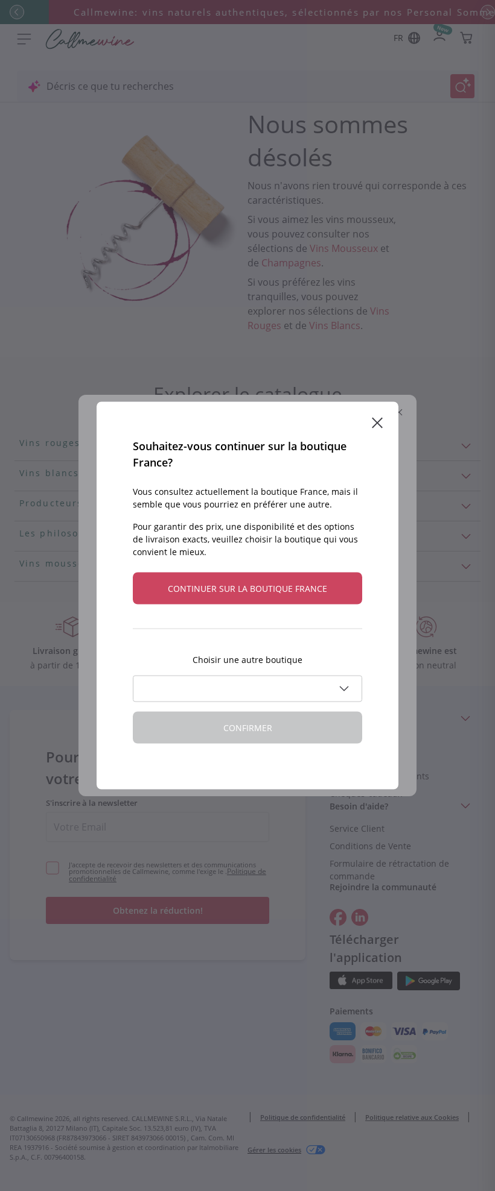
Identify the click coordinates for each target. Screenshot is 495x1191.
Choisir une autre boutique (247, 659)
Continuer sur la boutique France (247, 588)
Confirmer (247, 728)
